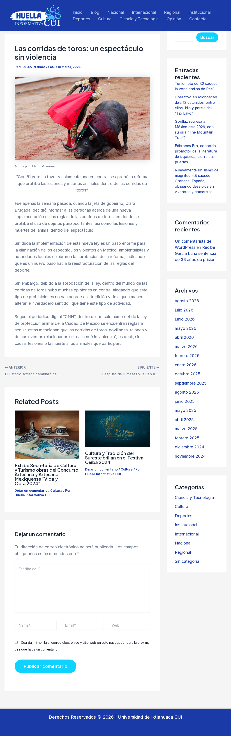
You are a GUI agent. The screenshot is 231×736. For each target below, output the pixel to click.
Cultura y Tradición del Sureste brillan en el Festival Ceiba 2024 (115, 457)
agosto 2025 (187, 392)
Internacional (144, 12)
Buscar (207, 37)
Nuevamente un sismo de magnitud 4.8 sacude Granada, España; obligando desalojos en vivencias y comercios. (196, 181)
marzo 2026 (186, 346)
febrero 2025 (187, 438)
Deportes (81, 18)
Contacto (198, 18)
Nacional (115, 12)
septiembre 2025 (191, 383)
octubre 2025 (187, 373)
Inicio (78, 12)
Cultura (104, 18)
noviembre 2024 (190, 456)
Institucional (199, 12)
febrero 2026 (187, 355)
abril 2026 (184, 337)
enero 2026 (185, 364)
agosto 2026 (187, 300)
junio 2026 (185, 319)
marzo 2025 (186, 428)
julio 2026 (184, 310)
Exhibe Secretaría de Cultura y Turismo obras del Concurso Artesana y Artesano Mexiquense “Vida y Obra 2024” (46, 474)
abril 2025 (184, 419)
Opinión (174, 18)
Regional (172, 12)
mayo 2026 (185, 328)
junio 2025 (185, 401)
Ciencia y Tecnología (139, 18)
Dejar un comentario (31, 490)
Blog (95, 12)
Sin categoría (187, 561)
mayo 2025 (185, 410)
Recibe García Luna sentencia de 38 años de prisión (195, 253)
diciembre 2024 (189, 447)
